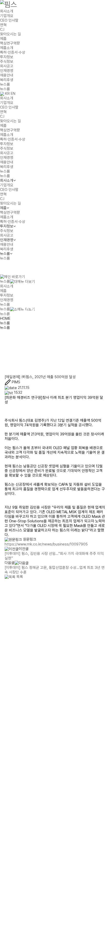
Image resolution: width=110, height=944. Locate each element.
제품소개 (6, 47)
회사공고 (6, 66)
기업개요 (6, 15)
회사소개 (6, 11)
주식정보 (6, 61)
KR (7, 93)
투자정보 (6, 57)
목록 (19, 576)
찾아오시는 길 (10, 34)
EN (13, 93)
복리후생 (6, 80)
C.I (2, 29)
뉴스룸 (5, 84)
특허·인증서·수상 (12, 52)
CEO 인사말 (9, 20)
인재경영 (6, 70)
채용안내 (6, 75)
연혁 (3, 25)
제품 (3, 38)
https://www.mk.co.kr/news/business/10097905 (46, 544)
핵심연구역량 (10, 43)
